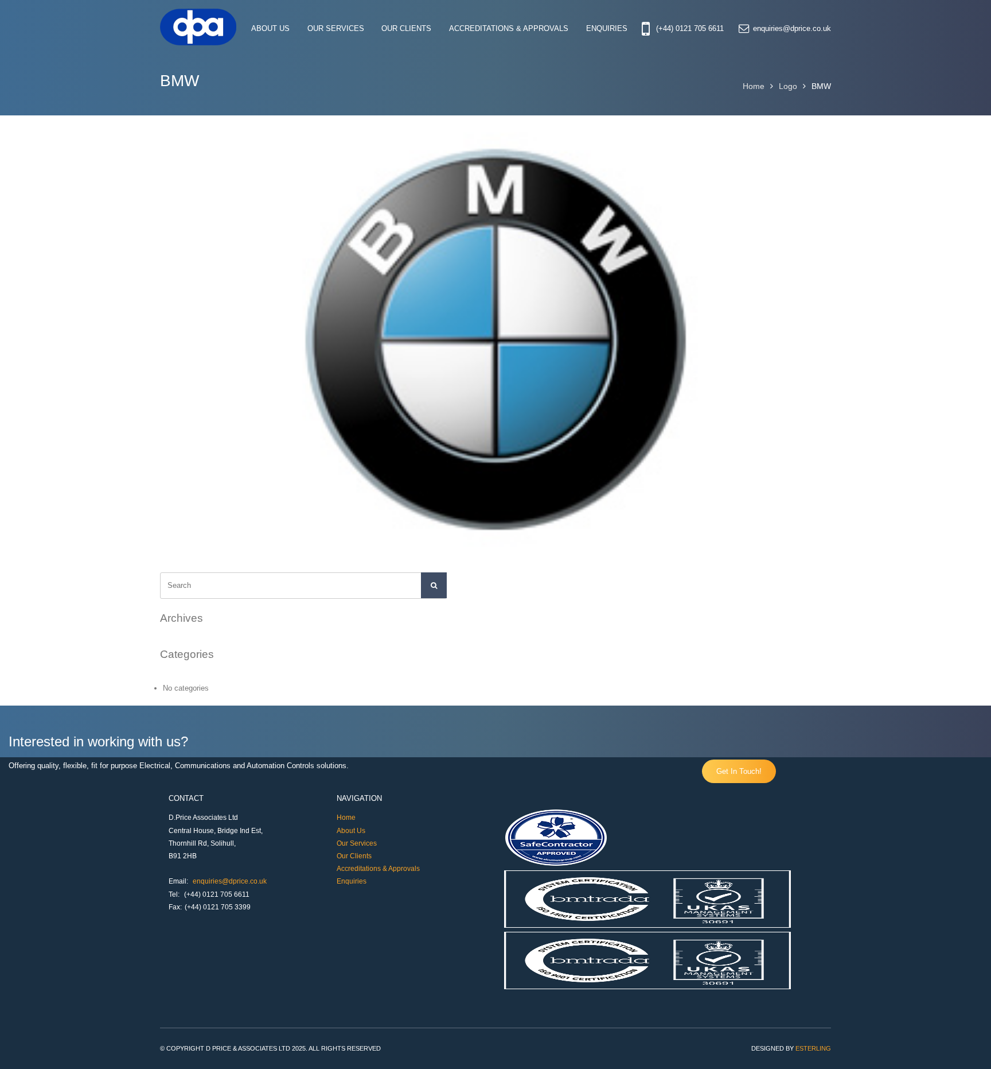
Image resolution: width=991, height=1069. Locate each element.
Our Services (335, 29)
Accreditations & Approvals (508, 29)
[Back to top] (967, 1045)
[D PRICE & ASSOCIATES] (198, 42)
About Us (270, 29)
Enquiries (606, 29)
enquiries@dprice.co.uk (792, 29)
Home (753, 86)
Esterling (813, 1048)
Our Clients (406, 29)
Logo (788, 86)
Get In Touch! (739, 771)
